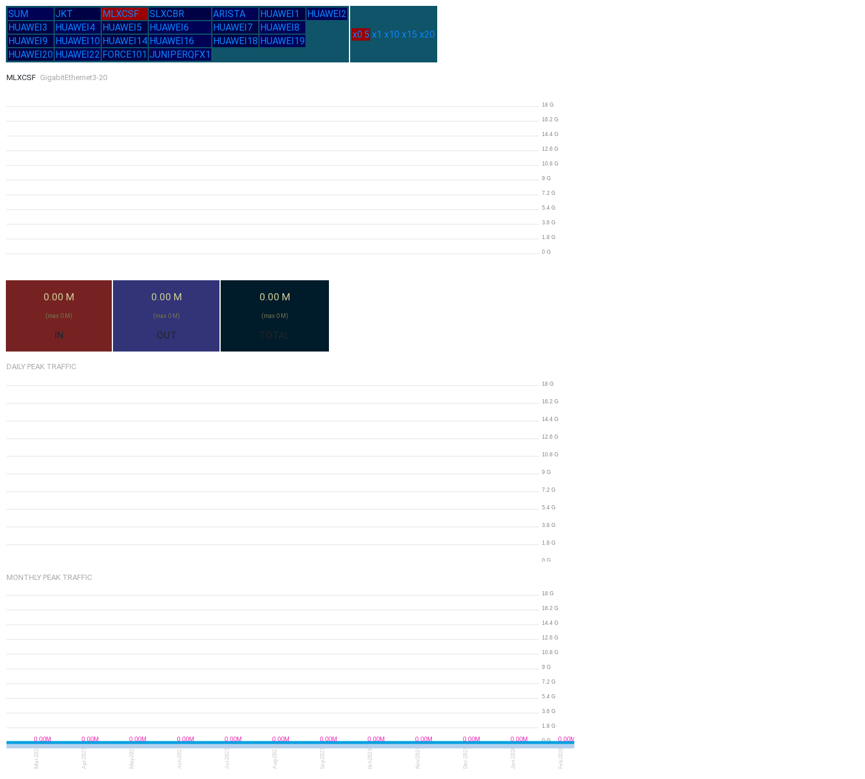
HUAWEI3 (28, 27)
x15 (409, 34)
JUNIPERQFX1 (180, 54)
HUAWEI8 (280, 27)
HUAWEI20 (30, 54)
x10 (392, 34)
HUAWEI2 (327, 13)
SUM (18, 13)
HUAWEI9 (28, 41)
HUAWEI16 (171, 41)
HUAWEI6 (169, 27)
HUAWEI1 (280, 13)
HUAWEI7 (232, 27)
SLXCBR (166, 13)
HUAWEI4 (75, 27)
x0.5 (361, 34)
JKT (64, 13)
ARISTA (229, 13)
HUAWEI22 (77, 54)
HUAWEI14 (124, 41)
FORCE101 (124, 54)
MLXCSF (120, 13)
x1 (377, 34)
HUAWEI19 (282, 41)
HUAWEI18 (235, 41)
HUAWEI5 (122, 27)
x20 (427, 34)
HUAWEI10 (77, 41)
